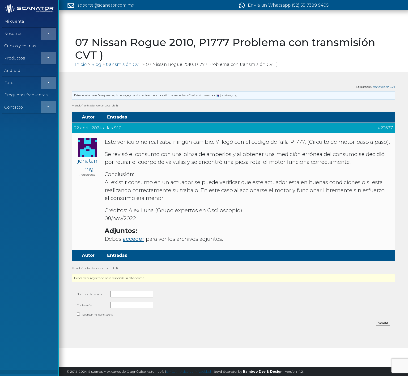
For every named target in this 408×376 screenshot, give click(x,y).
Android (12, 70)
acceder (133, 239)
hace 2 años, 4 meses (196, 95)
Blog (96, 64)
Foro (8, 82)
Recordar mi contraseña (97, 314)
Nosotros (13, 33)
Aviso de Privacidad (195, 371)
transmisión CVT (384, 87)
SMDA (171, 371)
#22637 (385, 128)
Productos (14, 58)
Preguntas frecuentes (25, 95)
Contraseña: (85, 305)
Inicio (81, 64)
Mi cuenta (14, 21)
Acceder (383, 322)
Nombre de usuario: (90, 294)
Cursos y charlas (20, 46)
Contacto (13, 107)
